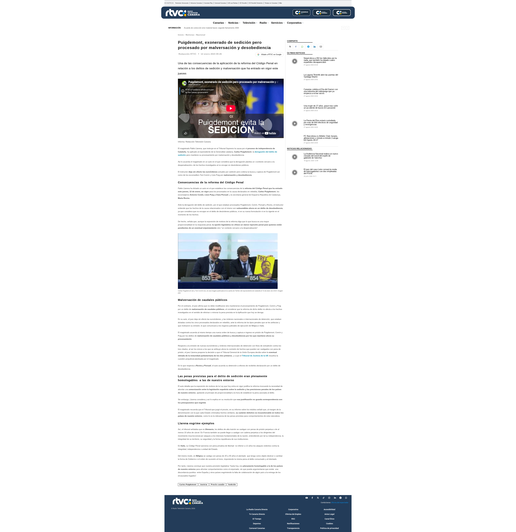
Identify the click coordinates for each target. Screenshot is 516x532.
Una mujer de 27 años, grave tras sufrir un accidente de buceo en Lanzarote (321, 107)
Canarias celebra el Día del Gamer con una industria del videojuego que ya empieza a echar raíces (321, 91)
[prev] (343, 28)
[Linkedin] (314, 46)
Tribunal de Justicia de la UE (255, 356)
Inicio (181, 35)
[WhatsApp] (302, 46)
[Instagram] (329, 498)
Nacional (200, 35)
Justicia (203, 485)
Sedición (232, 485)
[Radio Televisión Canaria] (182, 13)
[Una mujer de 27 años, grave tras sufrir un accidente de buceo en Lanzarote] (294, 108)
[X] (289, 46)
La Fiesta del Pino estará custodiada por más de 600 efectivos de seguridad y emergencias (321, 122)
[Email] (320, 46)
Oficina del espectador (339, 503)
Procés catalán (217, 485)
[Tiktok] (323, 498)
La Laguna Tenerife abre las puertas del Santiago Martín (321, 76)
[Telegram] (308, 46)
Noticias (190, 35)
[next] (347, 28)
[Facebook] (296, 46)
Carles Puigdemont (187, 485)
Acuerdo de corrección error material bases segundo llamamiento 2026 (211, 28)
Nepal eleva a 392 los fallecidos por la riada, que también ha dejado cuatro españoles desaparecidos (320, 60)
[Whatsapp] (346, 498)
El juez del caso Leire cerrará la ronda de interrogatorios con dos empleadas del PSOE (320, 171)
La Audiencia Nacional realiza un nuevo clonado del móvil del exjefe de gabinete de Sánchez (321, 156)
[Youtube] (306, 498)
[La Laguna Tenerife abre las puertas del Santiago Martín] (294, 76)
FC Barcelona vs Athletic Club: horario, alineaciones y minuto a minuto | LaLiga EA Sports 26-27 (321, 138)
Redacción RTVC (187, 54)
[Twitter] (318, 498)
